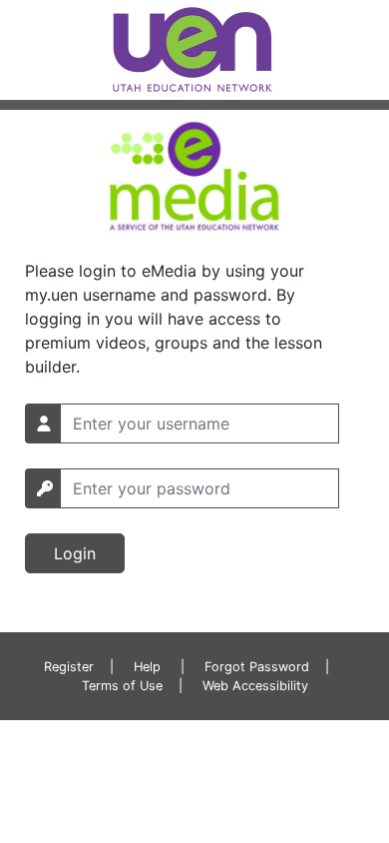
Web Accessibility (255, 685)
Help (147, 666)
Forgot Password (256, 666)
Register (69, 666)
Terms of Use (122, 685)
